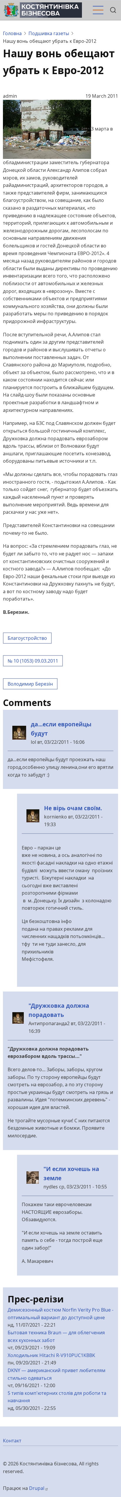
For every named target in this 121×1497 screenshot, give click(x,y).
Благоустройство (27, 638)
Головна (12, 33)
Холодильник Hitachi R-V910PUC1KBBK (51, 1355)
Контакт (12, 1440)
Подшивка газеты (48, 33)
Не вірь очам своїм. (73, 808)
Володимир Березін (30, 684)
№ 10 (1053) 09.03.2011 (33, 661)
